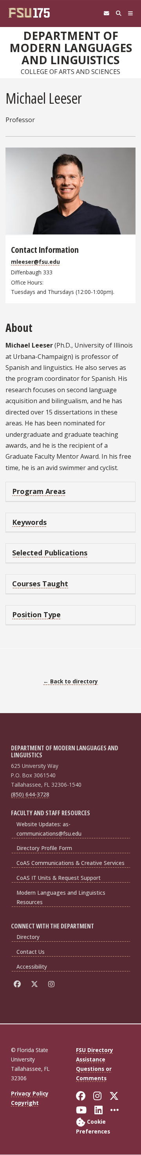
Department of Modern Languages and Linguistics (70, 48)
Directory (28, 937)
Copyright (25, 1102)
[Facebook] (19, 984)
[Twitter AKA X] (36, 984)
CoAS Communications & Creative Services (70, 863)
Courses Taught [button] (40, 583)
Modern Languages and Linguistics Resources (60, 897)
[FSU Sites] (131, 13)
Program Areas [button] (38, 491)
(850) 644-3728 (30, 794)
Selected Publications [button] (49, 552)
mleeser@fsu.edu (35, 261)
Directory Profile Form (44, 848)
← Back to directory (70, 681)
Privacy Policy (30, 1093)
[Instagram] (52, 984)
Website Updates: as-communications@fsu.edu (48, 828)
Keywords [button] (29, 522)
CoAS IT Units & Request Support (58, 877)
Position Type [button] (36, 614)
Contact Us (30, 951)
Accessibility (31, 966)
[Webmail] (106, 13)
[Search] (118, 13)
